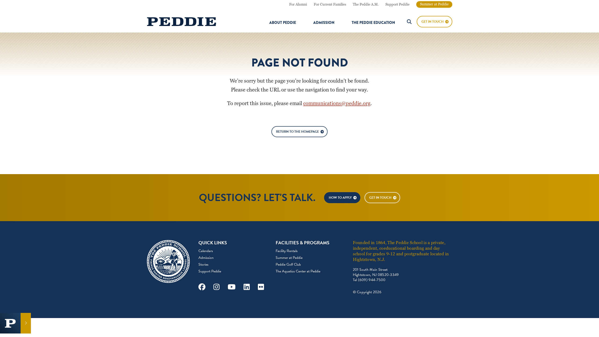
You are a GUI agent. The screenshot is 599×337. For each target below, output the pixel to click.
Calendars (205, 251)
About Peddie (282, 22)
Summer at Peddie (434, 4)
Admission (323, 22)
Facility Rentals (287, 251)
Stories (203, 264)
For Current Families (330, 4)
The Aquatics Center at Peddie (298, 271)
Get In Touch (432, 21)
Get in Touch (380, 197)
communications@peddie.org (336, 103)
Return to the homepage (297, 131)
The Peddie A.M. (366, 4)
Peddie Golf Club (288, 264)
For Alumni (298, 4)
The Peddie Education (373, 22)
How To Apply (340, 197)
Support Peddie (397, 4)
